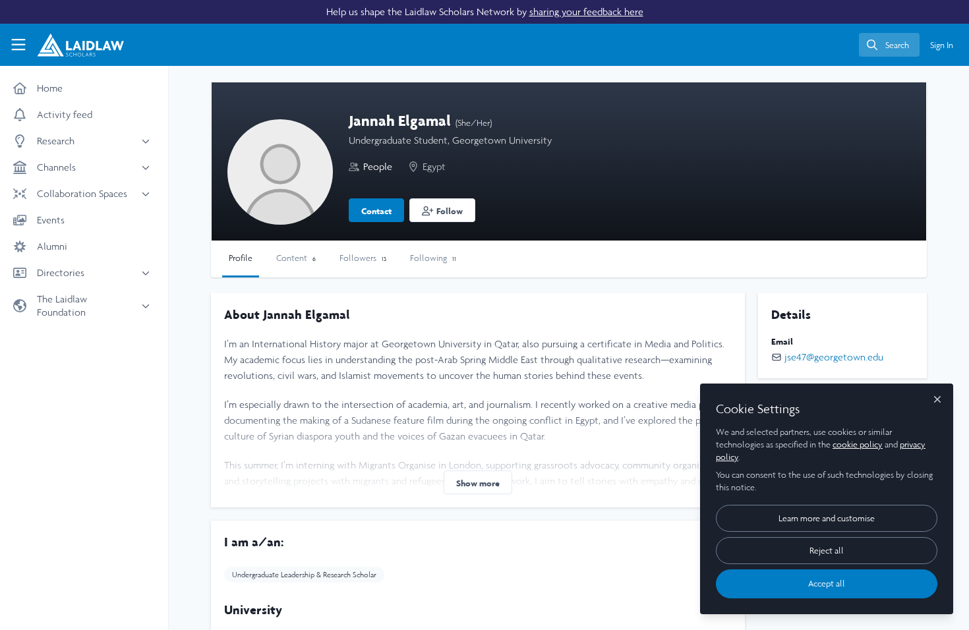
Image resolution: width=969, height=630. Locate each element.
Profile (240, 258)
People (377, 166)
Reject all (826, 550)
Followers (362, 258)
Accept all (826, 583)
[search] (889, 45)
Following (433, 258)
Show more (478, 483)
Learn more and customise (826, 518)
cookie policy (858, 444)
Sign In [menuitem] (941, 45)
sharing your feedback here (586, 11)
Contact (376, 211)
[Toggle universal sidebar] (18, 44)
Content (296, 258)
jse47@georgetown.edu (833, 357)
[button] (442, 210)
